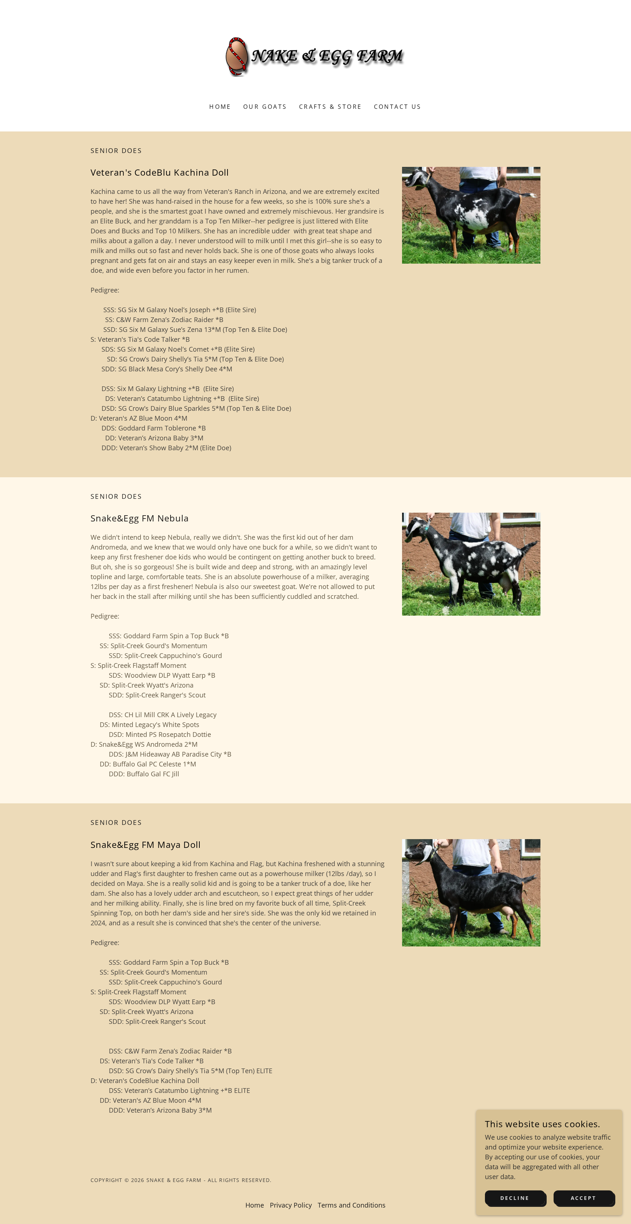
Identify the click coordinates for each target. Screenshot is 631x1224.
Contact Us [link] (398, 107)
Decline (514, 1197)
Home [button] (254, 1205)
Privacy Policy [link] (291, 1205)
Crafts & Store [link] (330, 107)
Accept (584, 1197)
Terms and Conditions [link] (352, 1205)
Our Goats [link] (265, 107)
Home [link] (220, 107)
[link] (316, 56)
